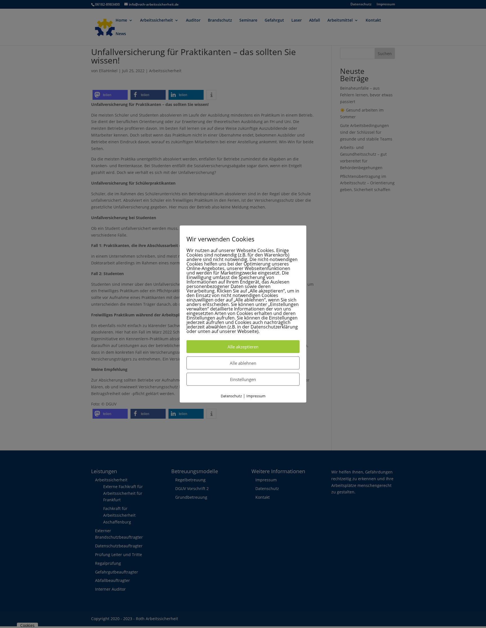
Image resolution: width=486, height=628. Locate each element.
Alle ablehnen (243, 363)
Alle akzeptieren (243, 346)
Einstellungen (243, 379)
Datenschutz (231, 395)
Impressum (256, 395)
